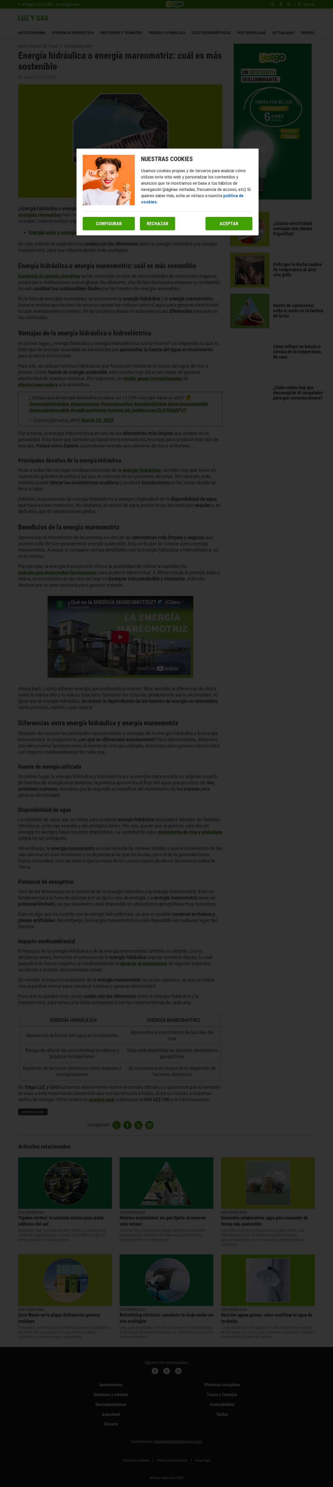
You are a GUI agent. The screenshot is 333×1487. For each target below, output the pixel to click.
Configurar (109, 223)
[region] (167, 192)
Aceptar (229, 223)
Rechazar (157, 223)
